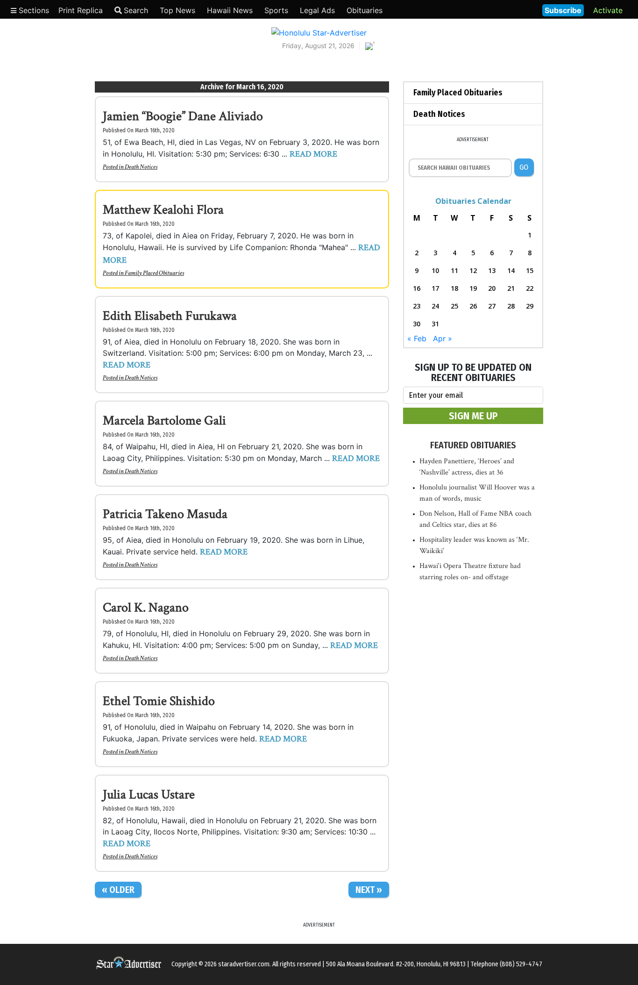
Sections (32, 10)
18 (454, 288)
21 (511, 288)
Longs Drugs (507, 9)
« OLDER (118, 889)
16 (416, 288)
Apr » (442, 338)
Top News (177, 10)
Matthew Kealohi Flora (163, 209)
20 (492, 288)
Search (136, 10)
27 (492, 306)
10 (435, 270)
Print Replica (80, 10)
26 (473, 306)
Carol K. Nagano (146, 607)
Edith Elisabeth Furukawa (170, 315)
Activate (608, 10)
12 (473, 270)
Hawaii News (230, 10)
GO (523, 167)
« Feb (416, 338)
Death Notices (141, 167)
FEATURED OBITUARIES (473, 445)
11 (454, 270)
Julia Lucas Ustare (149, 794)
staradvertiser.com (243, 964)
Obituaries (365, 10)
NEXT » (368, 889)
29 (529, 306)
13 (492, 270)
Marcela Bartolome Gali (164, 420)
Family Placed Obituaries (154, 273)
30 (416, 323)
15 (529, 270)
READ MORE (313, 154)
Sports (276, 10)
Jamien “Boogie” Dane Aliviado (183, 116)
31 (435, 323)
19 (473, 288)
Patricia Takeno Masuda (165, 514)
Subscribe (563, 10)
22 (529, 288)
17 (435, 288)
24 (435, 306)
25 (454, 306)
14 (511, 270)
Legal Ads (317, 10)
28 (511, 306)
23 (416, 306)
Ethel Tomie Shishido (159, 701)
